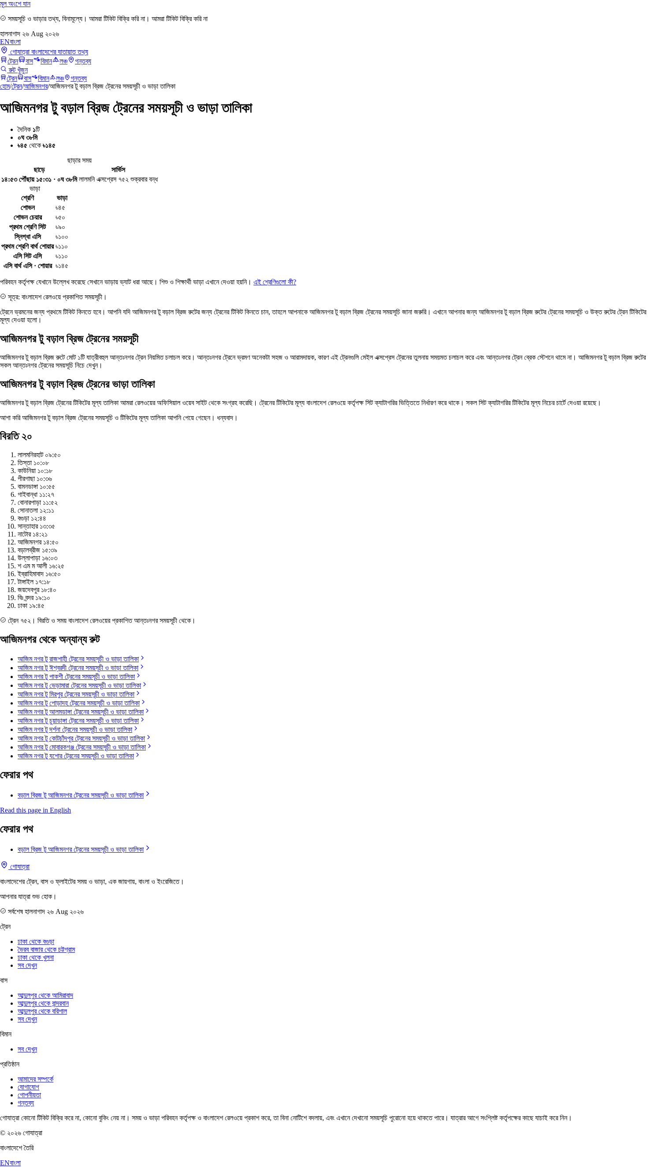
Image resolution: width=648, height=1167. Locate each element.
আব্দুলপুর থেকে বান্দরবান (43, 1003)
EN (5, 41)
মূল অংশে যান (15, 3)
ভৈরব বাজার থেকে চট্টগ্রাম (46, 949)
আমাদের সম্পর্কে (35, 1079)
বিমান (46, 61)
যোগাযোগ (28, 1087)
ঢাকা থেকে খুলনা (36, 957)
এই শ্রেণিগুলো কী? (274, 282)
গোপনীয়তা (29, 1095)
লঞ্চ (63, 61)
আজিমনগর (36, 86)
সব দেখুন (27, 965)
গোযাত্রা (19, 866)
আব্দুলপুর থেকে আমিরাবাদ (45, 995)
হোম (5, 86)
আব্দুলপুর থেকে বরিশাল (42, 1011)
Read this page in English (35, 810)
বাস (29, 61)
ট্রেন (12, 61)
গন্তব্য (83, 61)
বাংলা (15, 41)
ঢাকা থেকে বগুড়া (36, 941)
